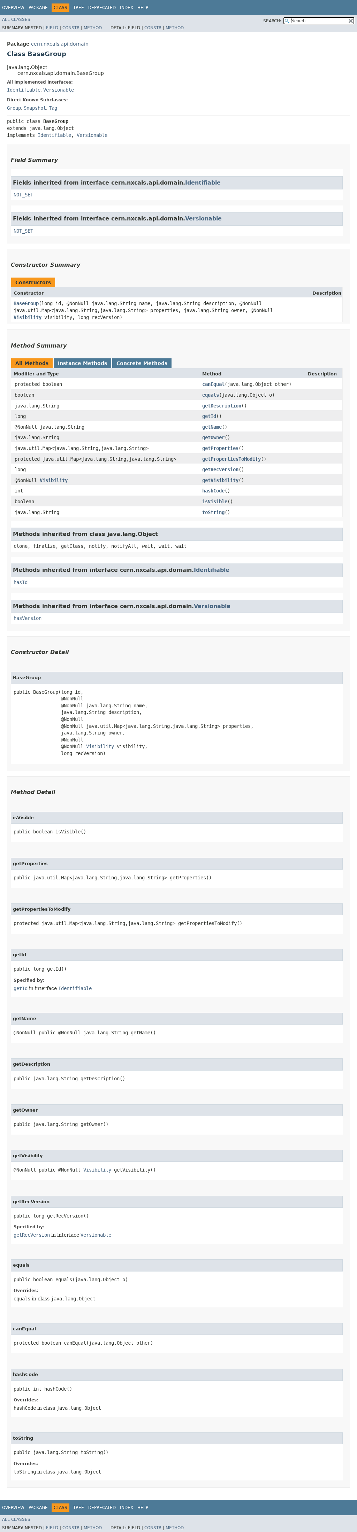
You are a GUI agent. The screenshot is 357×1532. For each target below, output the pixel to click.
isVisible (214, 501)
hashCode (213, 490)
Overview (13, 7)
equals (210, 395)
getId (209, 416)
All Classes (16, 19)
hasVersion (27, 618)
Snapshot (35, 108)
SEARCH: (272, 20)
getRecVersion (220, 469)
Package (38, 7)
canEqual (213, 384)
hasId (21, 582)
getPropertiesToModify (231, 459)
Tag (53, 108)
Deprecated (102, 7)
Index (126, 7)
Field (52, 27)
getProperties (220, 448)
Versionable (58, 90)
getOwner (213, 437)
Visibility (27, 317)
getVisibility (220, 480)
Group (14, 108)
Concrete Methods (141, 363)
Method (93, 27)
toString (213, 512)
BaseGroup (26, 303)
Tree (78, 7)
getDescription (221, 406)
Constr (70, 27)
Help (142, 7)
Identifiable (23, 90)
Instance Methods (82, 363)
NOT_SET (23, 194)
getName (212, 427)
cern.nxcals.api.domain (60, 44)
